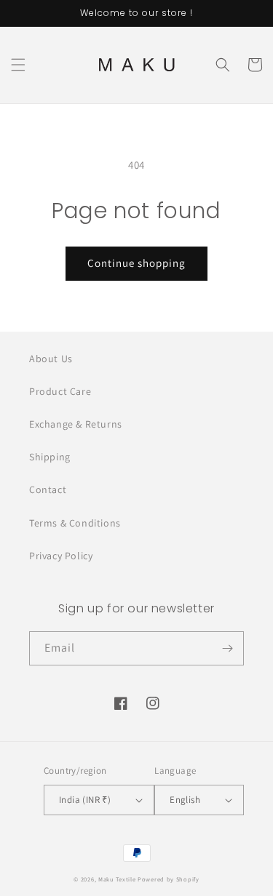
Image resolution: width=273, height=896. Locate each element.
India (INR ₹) (85, 799)
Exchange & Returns (75, 424)
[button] (18, 65)
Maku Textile (116, 879)
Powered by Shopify (168, 879)
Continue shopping (136, 263)
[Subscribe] (227, 648)
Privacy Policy (60, 555)
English (185, 799)
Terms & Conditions (75, 522)
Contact (47, 489)
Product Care (60, 391)
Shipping (50, 456)
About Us (51, 358)
